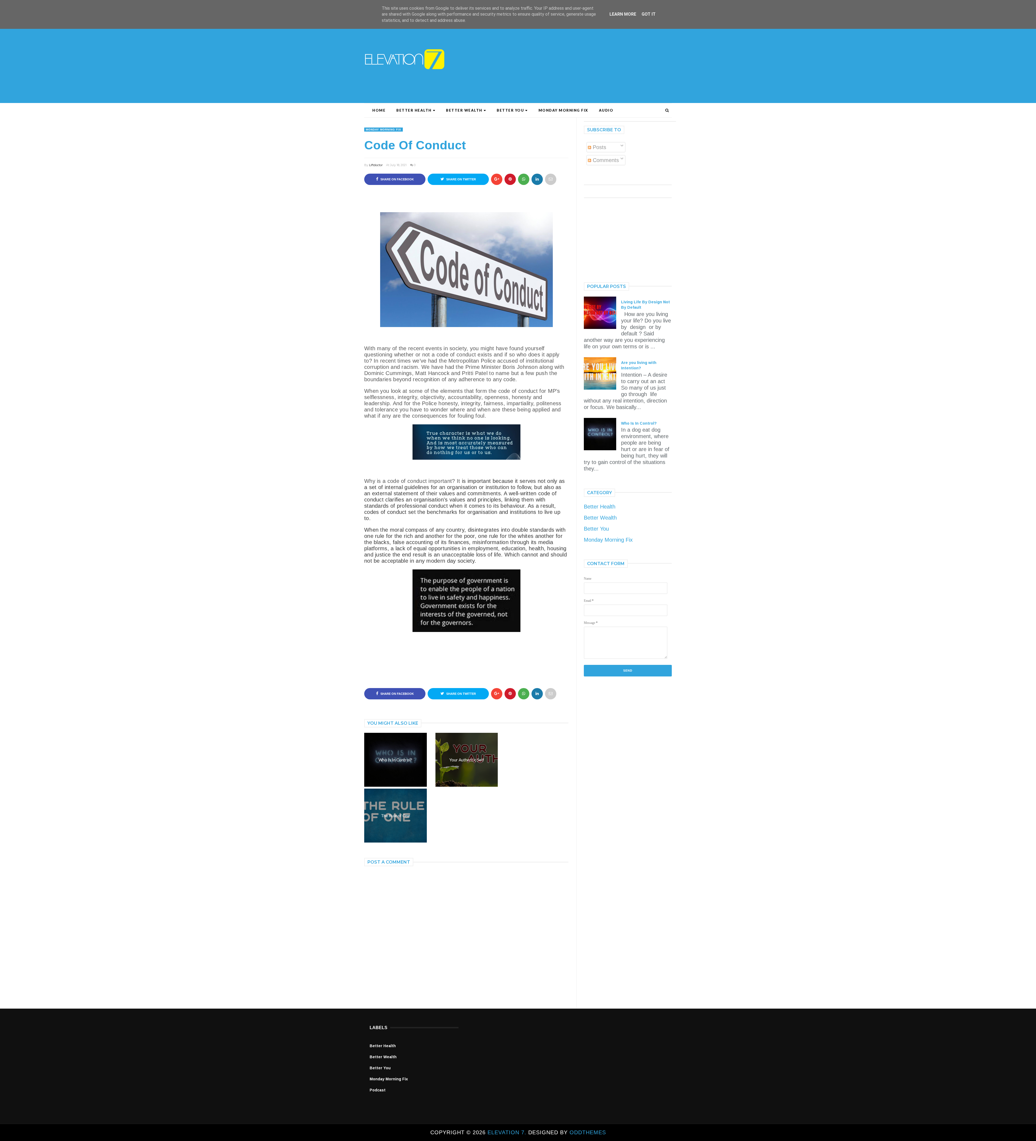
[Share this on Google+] (496, 179)
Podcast (378, 1090)
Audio (606, 110)
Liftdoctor (376, 165)
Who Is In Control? (639, 423)
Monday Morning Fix (563, 110)
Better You (510, 110)
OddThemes (588, 1132)
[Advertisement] (562, 57)
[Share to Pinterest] (550, 179)
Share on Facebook (397, 179)
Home (379, 110)
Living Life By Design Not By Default (645, 305)
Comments (605, 160)
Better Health (414, 110)
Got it (649, 14)
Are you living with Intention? (638, 365)
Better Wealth (464, 110)
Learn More (622, 14)
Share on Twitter (460, 179)
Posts (598, 147)
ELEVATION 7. (508, 1132)
